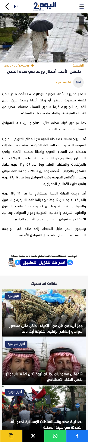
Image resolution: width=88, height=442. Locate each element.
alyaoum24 (63, 82)
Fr (16, 7)
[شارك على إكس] (33, 436)
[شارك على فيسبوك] (77, 436)
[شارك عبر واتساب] (55, 436)
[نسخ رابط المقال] (11, 436)
